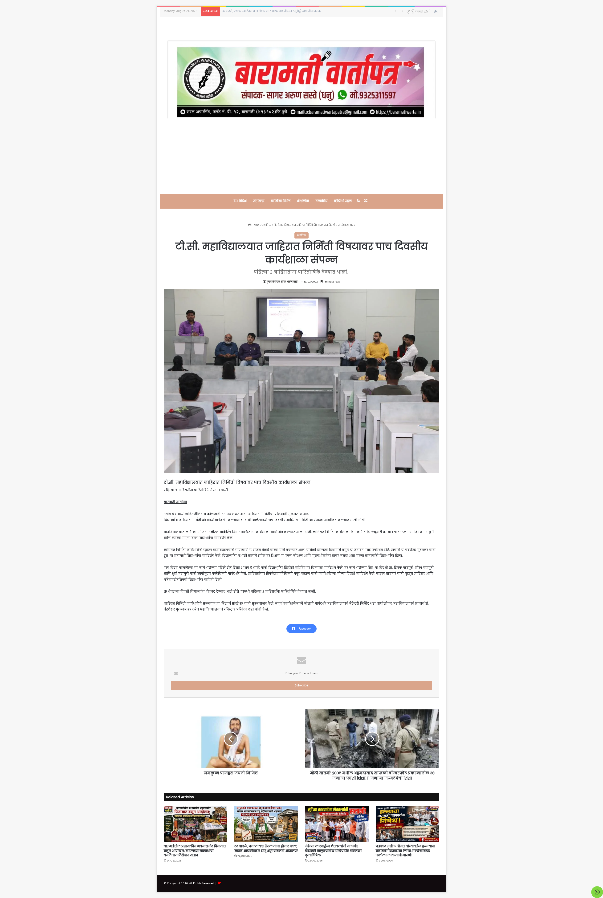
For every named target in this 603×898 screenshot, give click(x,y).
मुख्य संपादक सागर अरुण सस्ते (282, 281)
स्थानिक (266, 225)
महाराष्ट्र (259, 200)
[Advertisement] (301, 156)
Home (255, 225)
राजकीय (321, 200)
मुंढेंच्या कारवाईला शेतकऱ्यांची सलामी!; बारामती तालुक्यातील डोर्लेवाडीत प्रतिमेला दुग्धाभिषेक (333, 851)
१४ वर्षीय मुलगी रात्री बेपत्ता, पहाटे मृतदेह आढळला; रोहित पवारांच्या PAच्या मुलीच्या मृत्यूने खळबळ (274, 11)
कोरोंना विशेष (280, 200)
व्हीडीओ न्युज (343, 200)
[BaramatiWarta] (301, 79)
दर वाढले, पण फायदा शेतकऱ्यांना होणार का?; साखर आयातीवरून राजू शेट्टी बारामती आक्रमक (266, 848)
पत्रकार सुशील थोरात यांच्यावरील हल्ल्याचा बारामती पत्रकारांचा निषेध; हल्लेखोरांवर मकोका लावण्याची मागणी (405, 851)
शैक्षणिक (303, 200)
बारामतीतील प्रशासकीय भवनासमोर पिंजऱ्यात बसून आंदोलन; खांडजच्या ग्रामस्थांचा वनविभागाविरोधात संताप (195, 851)
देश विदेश (240, 200)
